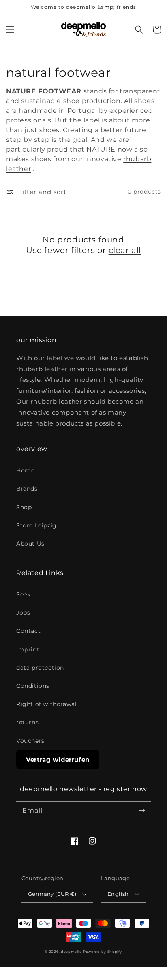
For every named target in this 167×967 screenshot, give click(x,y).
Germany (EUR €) (52, 894)
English (118, 894)
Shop (24, 507)
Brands (27, 488)
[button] (10, 29)
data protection (40, 667)
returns (27, 722)
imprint (27, 649)
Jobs (23, 612)
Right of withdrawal (46, 704)
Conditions (32, 685)
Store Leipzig (36, 525)
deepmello (71, 952)
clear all (125, 250)
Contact (28, 630)
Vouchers (30, 740)
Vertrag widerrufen (58, 759)
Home (25, 470)
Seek (23, 594)
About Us (30, 543)
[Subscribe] (142, 811)
